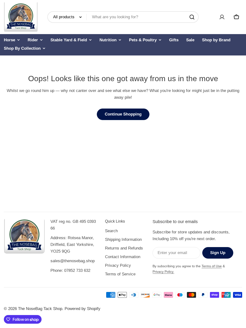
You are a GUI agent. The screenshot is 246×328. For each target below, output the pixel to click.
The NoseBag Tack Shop (40, 308)
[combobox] (123, 17)
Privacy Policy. (163, 271)
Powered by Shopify (82, 308)
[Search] (192, 17)
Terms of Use (212, 266)
